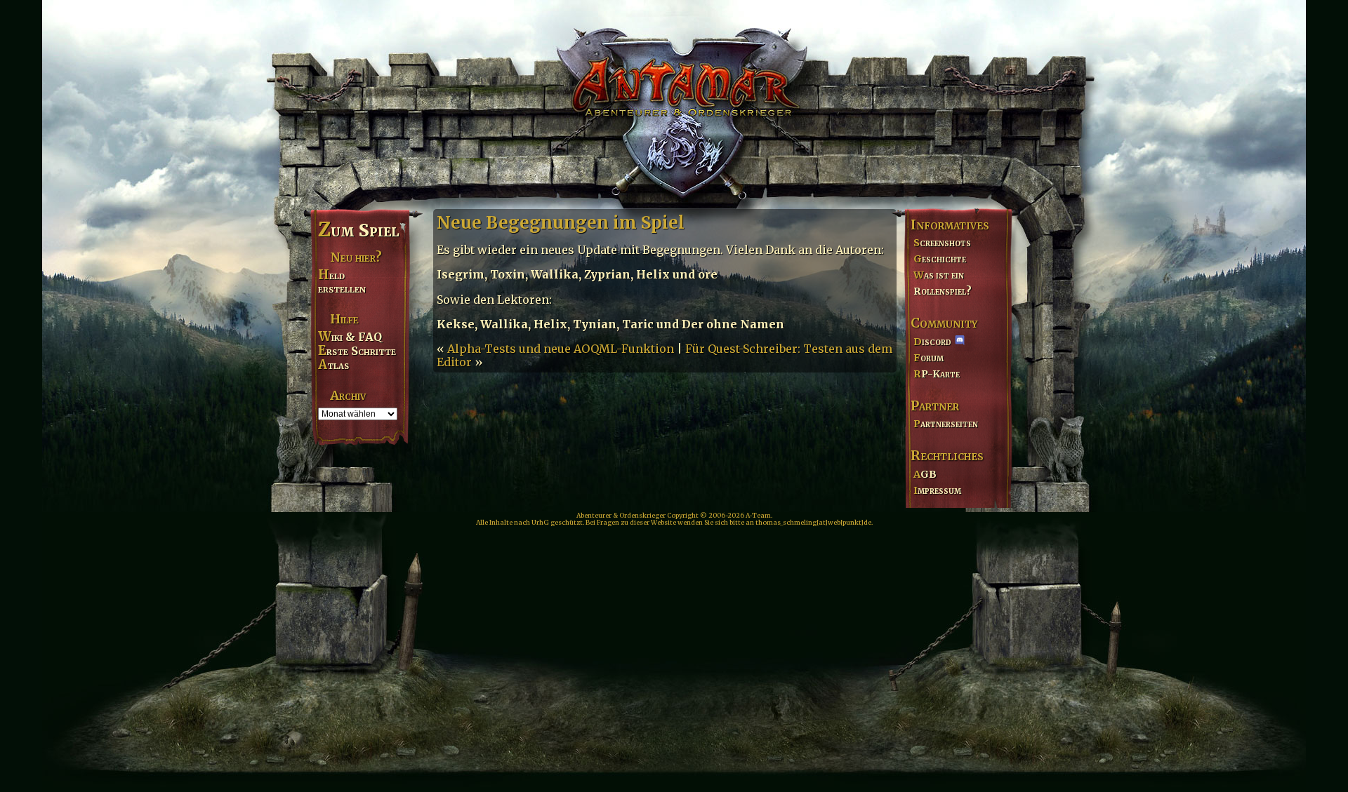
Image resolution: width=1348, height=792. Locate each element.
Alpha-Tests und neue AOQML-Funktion (560, 349)
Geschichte (939, 259)
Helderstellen (342, 281)
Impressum (937, 490)
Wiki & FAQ (350, 337)
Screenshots (942, 242)
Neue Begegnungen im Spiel (561, 223)
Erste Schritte (357, 351)
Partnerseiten (945, 423)
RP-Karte (936, 374)
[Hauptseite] (674, 102)
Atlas (333, 365)
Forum (928, 357)
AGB (925, 474)
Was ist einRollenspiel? (942, 283)
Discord (932, 341)
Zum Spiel (358, 230)
